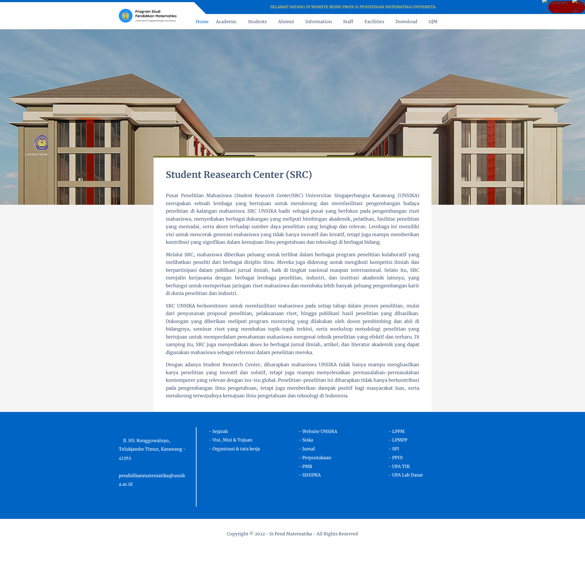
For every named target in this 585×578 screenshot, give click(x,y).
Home (202, 21)
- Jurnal (307, 449)
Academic (226, 21)
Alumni (286, 21)
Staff (348, 21)
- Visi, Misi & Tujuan (230, 440)
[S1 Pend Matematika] (148, 15)
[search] (451, 22)
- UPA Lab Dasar (405, 475)
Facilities (374, 21)
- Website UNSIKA (318, 431)
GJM (433, 21)
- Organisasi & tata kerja (234, 449)
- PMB (305, 466)
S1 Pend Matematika (290, 534)
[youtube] (459, 7)
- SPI (393, 449)
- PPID (395, 457)
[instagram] (451, 7)
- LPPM (396, 431)
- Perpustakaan (315, 457)
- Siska (306, 440)
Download (406, 21)
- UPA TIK (399, 466)
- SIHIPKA (310, 475)
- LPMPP (397, 440)
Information (318, 21)
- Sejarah (218, 431)
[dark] (461, 22)
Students (257, 21)
